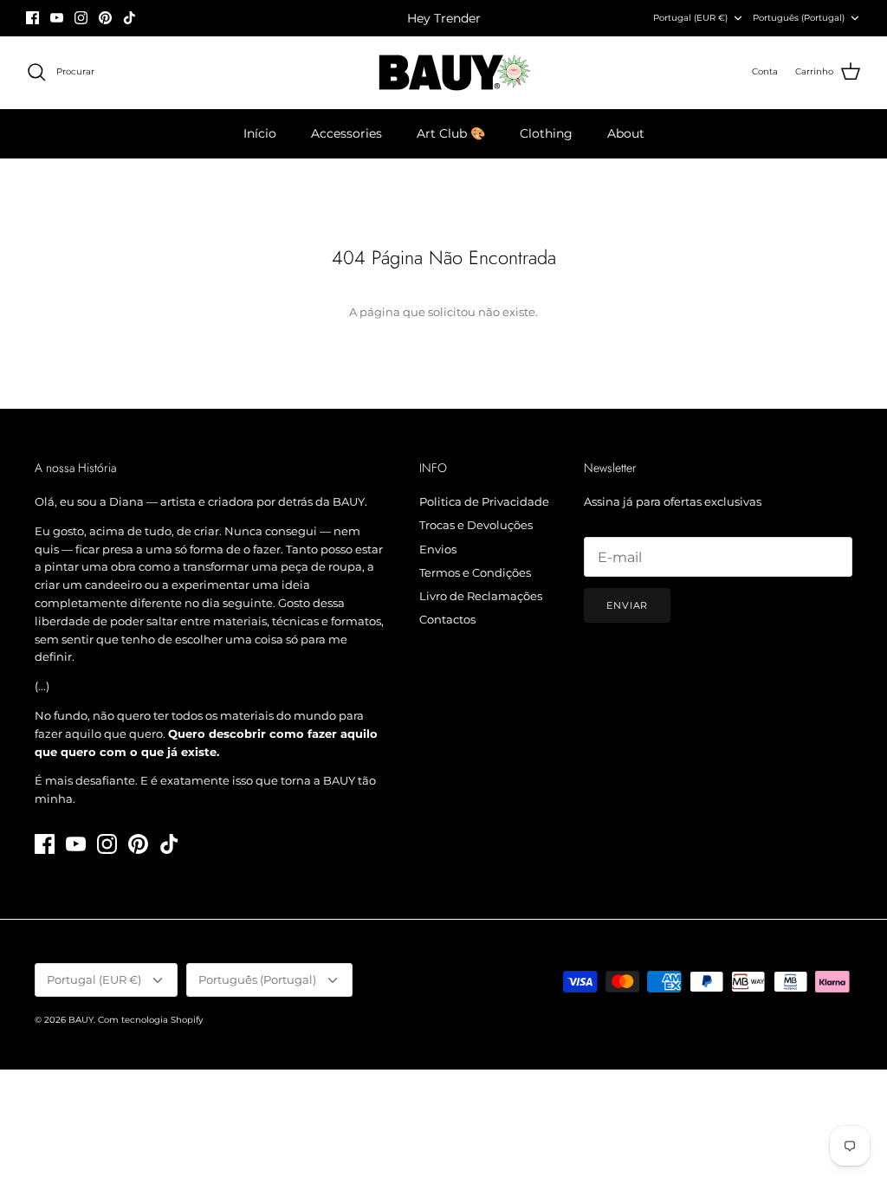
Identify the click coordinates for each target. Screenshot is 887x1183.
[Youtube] (56, 17)
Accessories (346, 133)
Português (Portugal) (799, 17)
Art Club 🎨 (451, 133)
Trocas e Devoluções (476, 525)
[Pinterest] (105, 17)
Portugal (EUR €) (690, 17)
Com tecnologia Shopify (150, 1019)
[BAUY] (443, 72)
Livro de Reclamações (480, 596)
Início (259, 133)
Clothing (546, 133)
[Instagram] (80, 17)
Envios (437, 549)
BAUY (81, 1019)
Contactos (447, 619)
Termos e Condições (475, 572)
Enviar (627, 605)
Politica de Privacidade (484, 501)
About (625, 133)
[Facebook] (32, 17)
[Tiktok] (129, 17)
